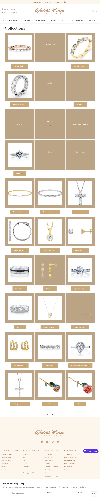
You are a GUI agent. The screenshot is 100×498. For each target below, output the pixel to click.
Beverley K (50, 83)
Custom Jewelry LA (69, 460)
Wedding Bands (6, 457)
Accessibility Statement (51, 476)
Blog (24, 457)
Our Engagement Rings (29, 473)
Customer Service (28, 470)
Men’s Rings (4, 463)
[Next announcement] (94, 2)
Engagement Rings (10, 21)
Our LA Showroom (69, 454)
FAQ (24, 460)
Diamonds (26, 21)
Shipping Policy (49, 473)
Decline (80, 493)
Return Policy (49, 470)
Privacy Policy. (82, 487)
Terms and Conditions (51, 467)
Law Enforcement (50, 460)
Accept (49, 493)
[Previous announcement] (5, 2)
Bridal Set (19, 124)
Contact (50, 152)
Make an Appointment (70, 457)
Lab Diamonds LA (69, 467)
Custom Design (80, 152)
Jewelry (54, 21)
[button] (93, 11)
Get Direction (68, 470)
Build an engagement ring (80, 124)
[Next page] (58, 415)
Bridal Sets (50, 122)
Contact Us (48, 454)
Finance (25, 463)
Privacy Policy (49, 457)
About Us (25, 454)
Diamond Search (6, 460)
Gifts (64, 21)
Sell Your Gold (27, 467)
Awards (47, 463)
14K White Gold (50, 45)
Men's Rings (40, 21)
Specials (3, 470)
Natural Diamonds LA (70, 463)
